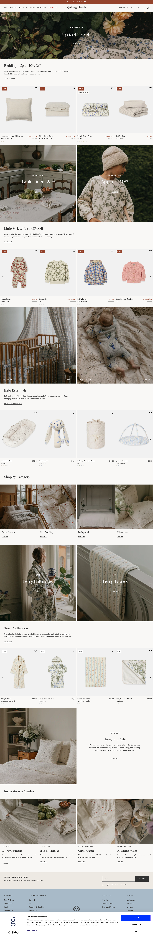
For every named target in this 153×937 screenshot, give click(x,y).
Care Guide (8, 910)
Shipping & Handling (37, 907)
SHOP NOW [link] (76, 43)
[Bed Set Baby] (134, 109)
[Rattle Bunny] (57, 434)
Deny (135, 931)
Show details (32, 930)
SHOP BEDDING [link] (9, 79)
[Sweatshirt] (57, 272)
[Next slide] (150, 114)
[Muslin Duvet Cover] (96, 109)
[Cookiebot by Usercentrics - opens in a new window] (13, 933)
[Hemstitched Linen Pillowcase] (19, 109)
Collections (8, 903)
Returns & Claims (35, 910)
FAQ (30, 903)
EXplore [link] (38, 592)
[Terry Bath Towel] (96, 672)
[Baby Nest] (1, 465)
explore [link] (5, 536)
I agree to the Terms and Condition (117, 885)
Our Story (106, 900)
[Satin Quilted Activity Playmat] (116, 465)
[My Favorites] (137, 7)
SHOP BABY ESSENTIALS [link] (13, 403)
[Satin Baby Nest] (19, 434)
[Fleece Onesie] (19, 272)
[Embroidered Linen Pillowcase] (3, 141)
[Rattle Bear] (41, 465)
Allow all (135, 918)
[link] (19, 507)
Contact (32, 900)
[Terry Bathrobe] (19, 672)
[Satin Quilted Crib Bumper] (96, 434)
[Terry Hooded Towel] (134, 672)
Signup (142, 879)
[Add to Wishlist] (35, 88)
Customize (134, 925)
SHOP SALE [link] (8, 242)
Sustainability (107, 903)
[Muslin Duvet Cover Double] (79, 141)
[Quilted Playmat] (134, 434)
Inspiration (8, 907)
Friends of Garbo (108, 907)
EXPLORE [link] (38, 192)
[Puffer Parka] (96, 272)
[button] (142, 7)
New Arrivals (9, 900)
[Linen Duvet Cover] (57, 109)
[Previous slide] (2, 114)
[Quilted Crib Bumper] (81, 465)
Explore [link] (115, 192)
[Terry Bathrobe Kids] (57, 672)
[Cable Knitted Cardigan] (134, 272)
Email (106, 879)
